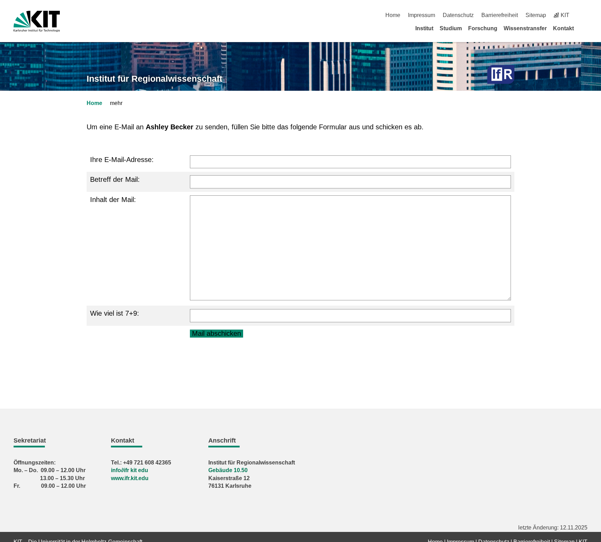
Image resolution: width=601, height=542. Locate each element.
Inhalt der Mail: (113, 199)
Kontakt (563, 28)
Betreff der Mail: (115, 179)
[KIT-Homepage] (37, 21)
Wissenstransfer (525, 28)
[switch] (584, 15)
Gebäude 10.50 (228, 470)
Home (392, 15)
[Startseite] (585, 28)
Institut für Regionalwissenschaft (154, 78)
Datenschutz (458, 15)
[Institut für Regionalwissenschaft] (500, 74)
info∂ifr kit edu (129, 470)
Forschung (482, 28)
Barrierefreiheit (499, 15)
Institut (424, 28)
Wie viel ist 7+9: (114, 313)
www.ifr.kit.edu (130, 478)
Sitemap (536, 15)
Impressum (421, 15)
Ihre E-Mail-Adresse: (122, 159)
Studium (451, 28)
